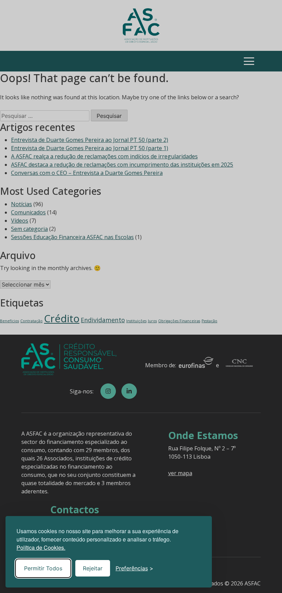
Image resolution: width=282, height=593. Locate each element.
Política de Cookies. (41, 547)
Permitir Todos (43, 568)
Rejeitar (92, 568)
